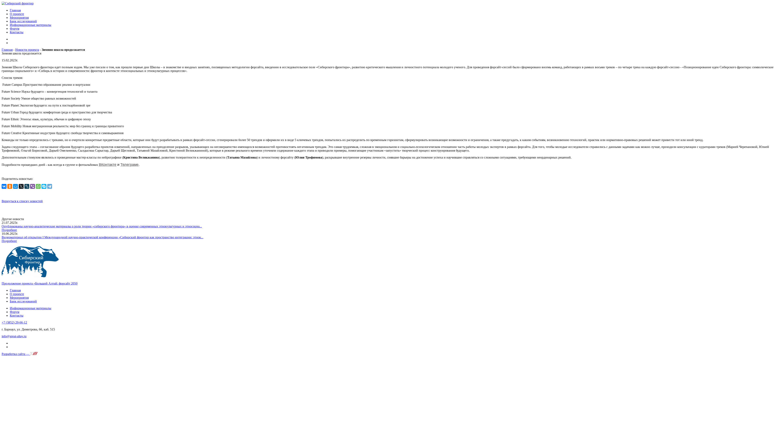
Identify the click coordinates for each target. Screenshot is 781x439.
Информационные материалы (30, 25)
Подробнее (9, 230)
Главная (15, 10)
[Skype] (43, 186)
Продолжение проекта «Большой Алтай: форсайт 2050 (39, 283)
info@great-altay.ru (14, 336)
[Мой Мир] (15, 186)
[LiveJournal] (26, 186)
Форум (14, 28)
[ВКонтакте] (4, 186)
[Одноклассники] (9, 186)
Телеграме (129, 165)
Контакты (16, 32)
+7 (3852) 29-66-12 (14, 322)
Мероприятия (19, 17)
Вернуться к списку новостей (22, 201)
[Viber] (32, 186)
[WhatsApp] (38, 186)
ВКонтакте (107, 165)
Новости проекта (27, 49)
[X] (21, 186)
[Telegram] (49, 186)
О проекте (17, 14)
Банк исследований (23, 21)
